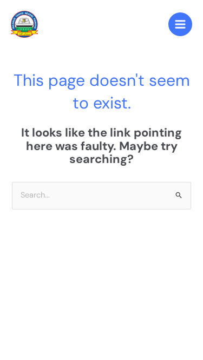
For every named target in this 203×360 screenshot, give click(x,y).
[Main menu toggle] (180, 24)
